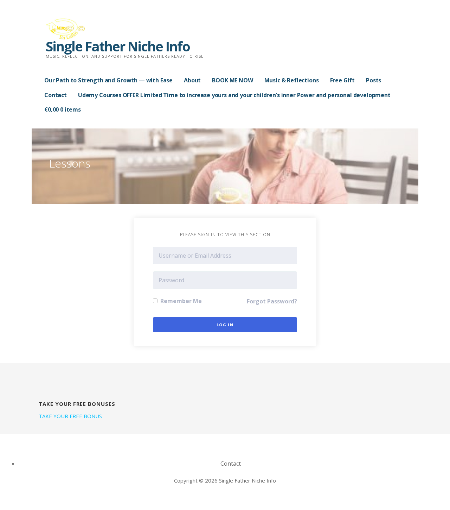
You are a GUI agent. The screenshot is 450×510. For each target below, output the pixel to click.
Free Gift (342, 80)
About (192, 80)
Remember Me (180, 301)
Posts (373, 80)
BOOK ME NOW (232, 80)
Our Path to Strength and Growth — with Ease (108, 80)
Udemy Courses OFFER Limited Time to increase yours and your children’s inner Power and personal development (234, 95)
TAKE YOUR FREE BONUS (70, 416)
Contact (55, 95)
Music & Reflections (291, 80)
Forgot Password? (272, 301)
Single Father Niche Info (118, 46)
